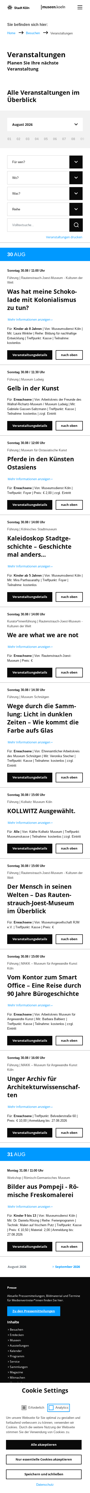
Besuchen (33, 33)
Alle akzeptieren (44, 1444)
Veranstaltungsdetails (29, 355)
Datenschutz (45, 1484)
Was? (16, 193)
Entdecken (16, 1335)
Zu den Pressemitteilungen (33, 1311)
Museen (15, 1340)
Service (14, 1361)
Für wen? (18, 162)
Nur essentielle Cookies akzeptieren (44, 1459)
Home (11, 33)
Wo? (15, 178)
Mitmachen (17, 1377)
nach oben (69, 355)
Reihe (16, 209)
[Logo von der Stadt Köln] (18, 7)
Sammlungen (18, 1367)
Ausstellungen (19, 1345)
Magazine (16, 1372)
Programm (16, 1356)
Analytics (61, 1407)
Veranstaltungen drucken (64, 237)
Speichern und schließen (43, 1474)
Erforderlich (36, 1407)
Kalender (15, 1351)
